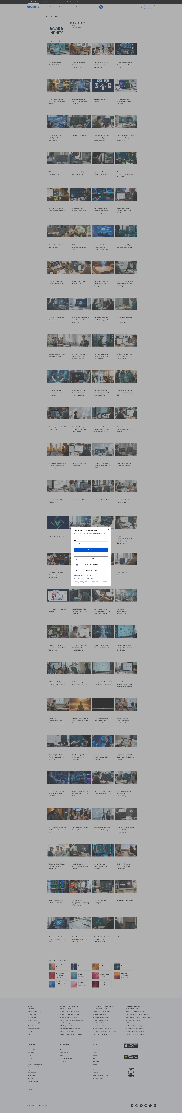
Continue (91, 550)
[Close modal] (108, 529)
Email (76, 540)
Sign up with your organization (82, 575)
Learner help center (91, 578)
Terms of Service (83, 583)
